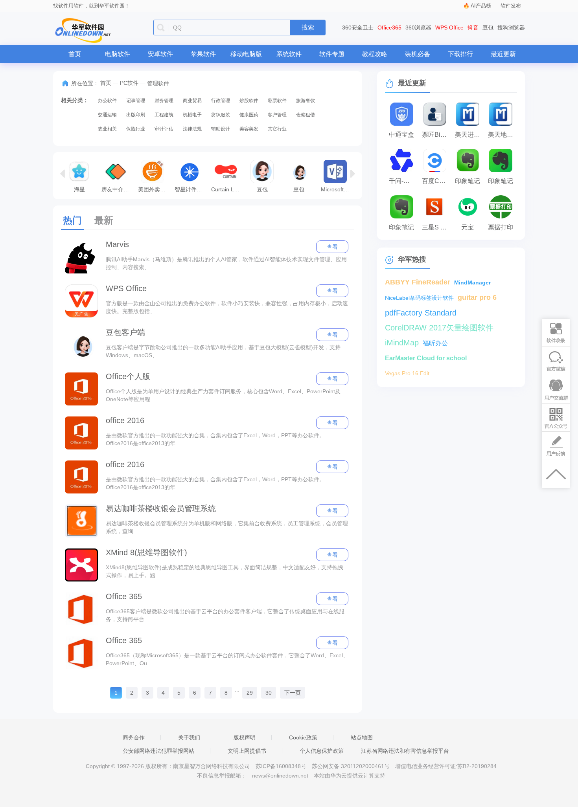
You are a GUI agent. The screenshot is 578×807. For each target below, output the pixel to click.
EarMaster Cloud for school (426, 358)
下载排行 (460, 54)
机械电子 (192, 114)
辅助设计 (220, 129)
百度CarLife (436, 181)
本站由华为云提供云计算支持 (349, 775)
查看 (332, 247)
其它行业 (277, 129)
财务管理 (164, 100)
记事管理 (135, 100)
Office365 (389, 27)
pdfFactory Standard (421, 312)
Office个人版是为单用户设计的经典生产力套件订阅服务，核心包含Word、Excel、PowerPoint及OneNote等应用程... (223, 395)
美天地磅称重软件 (502, 134)
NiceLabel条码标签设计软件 (419, 298)
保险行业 (135, 129)
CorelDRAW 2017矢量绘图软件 (439, 327)
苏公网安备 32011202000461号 (351, 766)
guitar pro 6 (477, 297)
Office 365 (124, 596)
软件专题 (331, 54)
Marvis (117, 244)
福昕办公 (435, 343)
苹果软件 (203, 54)
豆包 (487, 27)
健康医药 (248, 114)
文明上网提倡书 (247, 751)
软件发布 (511, 6)
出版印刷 (135, 114)
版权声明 (245, 737)
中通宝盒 (401, 134)
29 (250, 693)
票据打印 (500, 227)
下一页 (292, 693)
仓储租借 (305, 114)
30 (268, 693)
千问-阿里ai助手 (403, 181)
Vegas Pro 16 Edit (407, 373)
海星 (79, 189)
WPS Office (449, 27)
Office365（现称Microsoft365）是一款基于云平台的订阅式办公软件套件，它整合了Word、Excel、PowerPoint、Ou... (227, 659)
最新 (103, 220)
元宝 (467, 227)
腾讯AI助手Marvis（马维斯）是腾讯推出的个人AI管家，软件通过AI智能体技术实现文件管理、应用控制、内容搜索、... (226, 263)
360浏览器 (418, 27)
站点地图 (362, 737)
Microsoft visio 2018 (337, 189)
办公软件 (107, 100)
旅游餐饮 (305, 100)
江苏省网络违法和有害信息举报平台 (405, 751)
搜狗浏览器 (511, 27)
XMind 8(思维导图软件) (146, 552)
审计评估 (164, 129)
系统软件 (289, 54)
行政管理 (220, 100)
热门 (72, 220)
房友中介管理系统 (117, 189)
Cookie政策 (303, 737)
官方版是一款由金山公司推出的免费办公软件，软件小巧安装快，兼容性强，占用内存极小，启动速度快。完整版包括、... (227, 307)
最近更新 (503, 54)
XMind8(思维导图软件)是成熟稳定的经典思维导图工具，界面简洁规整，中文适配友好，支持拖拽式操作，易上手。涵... (224, 571)
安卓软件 (160, 54)
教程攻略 (374, 54)
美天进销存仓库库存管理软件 (469, 134)
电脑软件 (117, 54)
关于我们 (189, 737)
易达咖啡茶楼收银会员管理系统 (161, 508)
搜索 (308, 27)
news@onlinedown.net (280, 775)
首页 (74, 54)
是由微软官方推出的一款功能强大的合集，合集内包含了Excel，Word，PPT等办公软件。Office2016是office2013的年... (215, 439)
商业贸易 (192, 100)
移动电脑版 (246, 54)
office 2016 (125, 420)
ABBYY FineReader (417, 282)
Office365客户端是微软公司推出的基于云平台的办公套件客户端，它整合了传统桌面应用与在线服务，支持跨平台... (225, 615)
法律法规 (192, 129)
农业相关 (107, 129)
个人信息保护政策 (322, 751)
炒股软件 (248, 100)
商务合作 (134, 737)
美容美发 (248, 129)
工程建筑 (164, 114)
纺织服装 (220, 114)
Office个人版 (128, 376)
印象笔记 (467, 181)
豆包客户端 (125, 332)
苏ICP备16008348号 (281, 766)
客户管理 (277, 114)
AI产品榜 (481, 6)
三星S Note (436, 227)
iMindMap (402, 342)
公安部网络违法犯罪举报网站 (158, 751)
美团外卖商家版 (154, 189)
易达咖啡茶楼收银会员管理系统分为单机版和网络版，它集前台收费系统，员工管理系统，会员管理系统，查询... (227, 527)
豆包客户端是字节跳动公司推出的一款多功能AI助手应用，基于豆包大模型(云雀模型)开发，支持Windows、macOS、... (223, 351)
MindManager (472, 282)
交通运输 (107, 114)
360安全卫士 (358, 27)
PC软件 (129, 83)
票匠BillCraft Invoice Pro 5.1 (436, 134)
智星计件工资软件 (191, 189)
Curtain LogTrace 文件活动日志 (227, 189)
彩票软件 (277, 100)
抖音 (473, 27)
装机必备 (417, 54)
